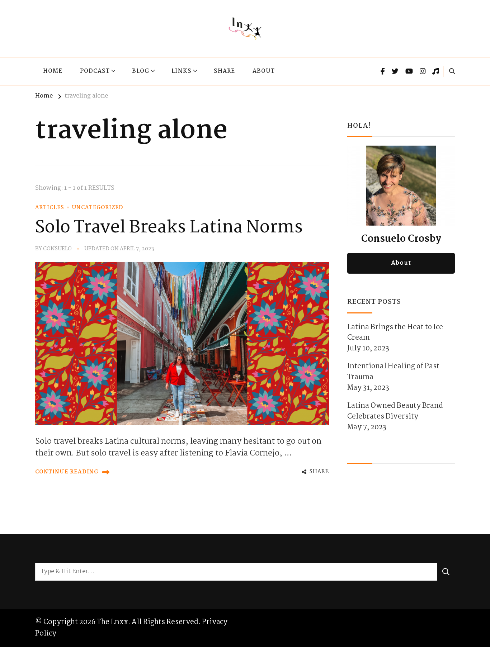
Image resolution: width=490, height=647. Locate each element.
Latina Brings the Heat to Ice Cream (395, 333)
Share (224, 71)
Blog (140, 71)
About (264, 71)
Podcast (95, 71)
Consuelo (57, 249)
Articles (49, 207)
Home (52, 71)
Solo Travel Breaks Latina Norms (169, 228)
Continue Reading (67, 472)
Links (181, 71)
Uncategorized (97, 207)
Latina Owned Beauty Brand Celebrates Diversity (395, 411)
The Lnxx (112, 622)
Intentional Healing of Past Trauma (393, 372)
